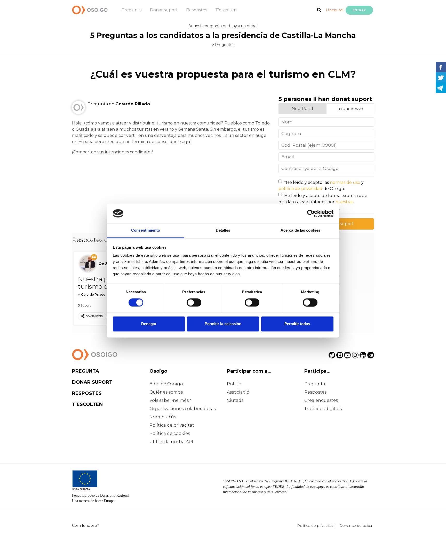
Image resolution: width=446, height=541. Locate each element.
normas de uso (345, 182)
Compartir (94, 316)
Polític (234, 383)
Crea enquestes (321, 400)
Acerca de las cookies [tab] (300, 230)
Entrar (359, 10)
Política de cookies (169, 433)
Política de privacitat (171, 425)
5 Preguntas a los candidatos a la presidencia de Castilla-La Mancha (223, 35)
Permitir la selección (223, 324)
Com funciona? (85, 525)
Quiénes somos (166, 392)
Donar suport (164, 9)
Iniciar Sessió (350, 108)
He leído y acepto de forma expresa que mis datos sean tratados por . (322, 201)
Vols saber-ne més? (170, 400)
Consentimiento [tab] (145, 230)
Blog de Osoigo (166, 383)
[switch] (194, 302)
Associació (238, 392)
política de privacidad (300, 188)
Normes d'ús (162, 416)
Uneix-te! (335, 9)
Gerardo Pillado (93, 294)
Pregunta (131, 9)
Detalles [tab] (223, 230)
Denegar (148, 324)
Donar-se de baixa (355, 525)
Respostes (196, 9)
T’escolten (226, 9)
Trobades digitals (323, 408)
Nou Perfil (302, 108)
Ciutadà (235, 400)
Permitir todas (297, 324)
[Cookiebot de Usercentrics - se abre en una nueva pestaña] (310, 213)
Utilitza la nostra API (171, 441)
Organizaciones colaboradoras (182, 408)
